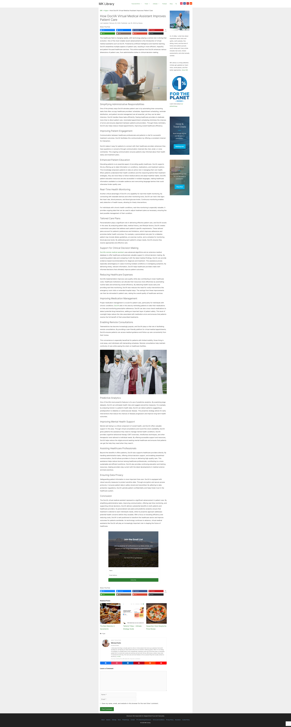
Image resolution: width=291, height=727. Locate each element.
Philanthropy (125, 719)
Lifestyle (155, 3)
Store (119, 719)
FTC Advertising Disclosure (143, 719)
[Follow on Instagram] (181, 3)
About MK (185, 70)
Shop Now (179, 187)
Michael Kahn (116, 643)
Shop (171, 3)
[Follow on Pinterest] (187, 3)
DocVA (116, 306)
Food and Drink (136, 3)
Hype (106, 10)
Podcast (164, 3)
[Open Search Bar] (176, 4)
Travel (146, 3)
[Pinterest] (138, 663)
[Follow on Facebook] (184, 3)
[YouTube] (161, 663)
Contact (133, 719)
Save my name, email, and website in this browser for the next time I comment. (130, 703)
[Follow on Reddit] (191, 3)
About (103, 719)
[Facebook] (105, 663)
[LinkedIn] (127, 663)
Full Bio (119, 656)
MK (101, 10)
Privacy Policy (170, 719)
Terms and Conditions (159, 719)
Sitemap (114, 719)
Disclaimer (178, 719)
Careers (108, 719)
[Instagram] (116, 663)
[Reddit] (150, 663)
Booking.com (180, 146)
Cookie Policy (186, 719)
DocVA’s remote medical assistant (112, 252)
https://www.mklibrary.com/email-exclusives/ (133, 553)
